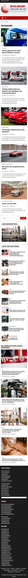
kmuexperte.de (4, 537)
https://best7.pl (5, 488)
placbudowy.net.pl (5, 523)
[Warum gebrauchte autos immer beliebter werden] (14, 37)
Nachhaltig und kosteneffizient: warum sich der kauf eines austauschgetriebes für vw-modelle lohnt (17, 263)
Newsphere (20, 574)
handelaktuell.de (5, 529)
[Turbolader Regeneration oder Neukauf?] (14, 116)
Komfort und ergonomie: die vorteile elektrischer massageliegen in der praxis (16, 283)
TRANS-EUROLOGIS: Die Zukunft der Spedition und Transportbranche (12, 91)
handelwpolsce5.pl (5, 476)
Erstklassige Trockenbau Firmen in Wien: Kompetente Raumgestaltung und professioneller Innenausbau (17, 253)
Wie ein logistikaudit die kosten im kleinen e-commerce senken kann (16, 320)
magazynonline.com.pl (6, 486)
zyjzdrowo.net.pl (5, 520)
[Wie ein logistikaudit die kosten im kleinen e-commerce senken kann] (5, 319)
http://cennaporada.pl (6, 510)
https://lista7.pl (5, 493)
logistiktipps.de (5, 534)
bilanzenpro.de (4, 544)
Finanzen (12, 568)
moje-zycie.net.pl (5, 471)
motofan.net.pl (4, 516)
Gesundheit (23, 568)
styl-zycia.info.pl (5, 472)
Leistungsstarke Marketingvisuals (13, 339)
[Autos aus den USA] (14, 190)
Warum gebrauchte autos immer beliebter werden (11, 52)
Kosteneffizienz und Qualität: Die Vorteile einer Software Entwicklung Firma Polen (17, 302)
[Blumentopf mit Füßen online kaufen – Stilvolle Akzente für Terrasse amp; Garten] (5, 328)
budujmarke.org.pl (5, 563)
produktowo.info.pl (5, 550)
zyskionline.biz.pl (5, 562)
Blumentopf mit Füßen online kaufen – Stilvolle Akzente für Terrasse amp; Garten (16, 329)
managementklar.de (6, 535)
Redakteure (14, 55)
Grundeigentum (7, 570)
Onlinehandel (14, 336)
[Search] (26, 18)
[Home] (2, 18)
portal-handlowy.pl (5, 477)
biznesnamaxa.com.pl (6, 548)
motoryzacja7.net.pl (6, 518)
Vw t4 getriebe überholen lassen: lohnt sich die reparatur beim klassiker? (17, 292)
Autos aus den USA (9, 204)
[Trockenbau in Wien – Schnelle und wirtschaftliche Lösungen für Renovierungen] (5, 272)
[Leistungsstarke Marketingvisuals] (5, 337)
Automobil (4, 48)
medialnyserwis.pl (5, 483)
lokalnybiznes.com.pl (6, 553)
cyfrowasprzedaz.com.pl (7, 560)
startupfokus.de (5, 532)
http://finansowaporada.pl (7, 509)
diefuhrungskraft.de (6, 547)
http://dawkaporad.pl (6, 512)
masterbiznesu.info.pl (6, 558)
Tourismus (21, 570)
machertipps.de (5, 539)
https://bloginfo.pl (5, 495)
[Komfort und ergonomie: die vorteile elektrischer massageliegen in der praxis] (5, 282)
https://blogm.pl (5, 491)
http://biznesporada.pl (6, 506)
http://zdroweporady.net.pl (7, 514)
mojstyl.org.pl (4, 474)
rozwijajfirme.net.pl (5, 552)
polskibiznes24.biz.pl (6, 565)
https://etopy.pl (5, 490)
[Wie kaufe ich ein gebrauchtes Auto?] (14, 153)
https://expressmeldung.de (7, 504)
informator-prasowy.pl (6, 480)
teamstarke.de (4, 542)
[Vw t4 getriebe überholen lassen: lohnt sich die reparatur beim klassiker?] (5, 291)
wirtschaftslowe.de (5, 540)
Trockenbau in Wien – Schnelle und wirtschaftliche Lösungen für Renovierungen (13, 236)
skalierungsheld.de (5, 545)
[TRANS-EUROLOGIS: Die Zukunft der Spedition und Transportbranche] (14, 76)
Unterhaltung (11, 571)
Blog (7, 86)
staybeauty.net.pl (5, 521)
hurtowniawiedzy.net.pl (6, 557)
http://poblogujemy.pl (6, 507)
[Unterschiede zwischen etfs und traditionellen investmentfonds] (5, 310)
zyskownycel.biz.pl (5, 555)
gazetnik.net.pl (4, 479)
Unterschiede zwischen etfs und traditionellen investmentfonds (17, 311)
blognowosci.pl (5, 485)
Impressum (17, 571)
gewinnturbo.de (5, 530)
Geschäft (10, 164)
